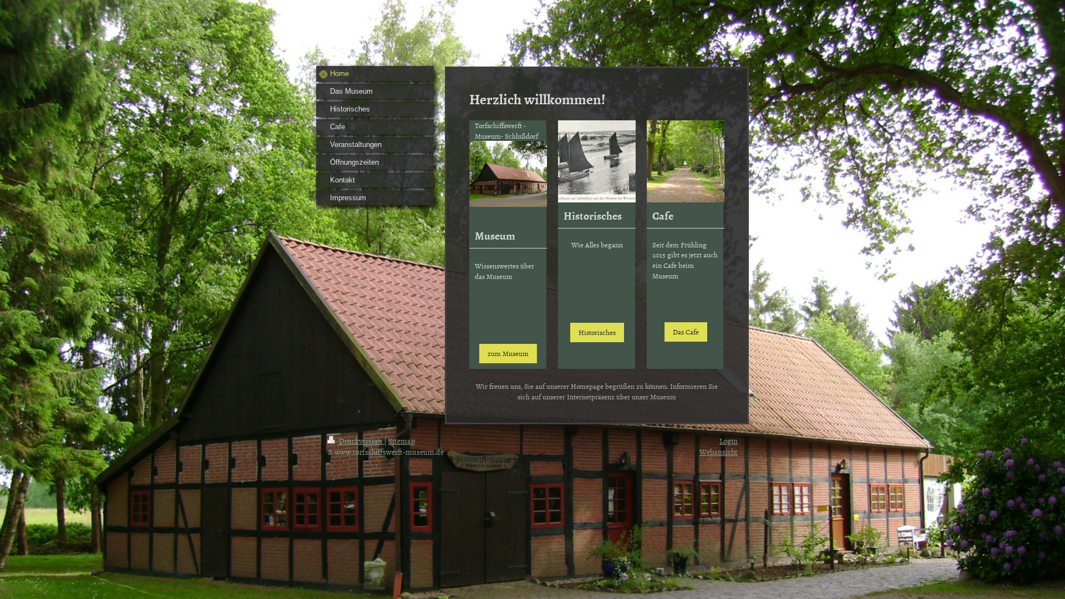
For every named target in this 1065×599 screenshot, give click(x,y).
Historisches (597, 332)
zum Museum (508, 353)
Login (728, 440)
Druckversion (360, 440)
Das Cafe (686, 331)
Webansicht (718, 452)
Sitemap (401, 440)
